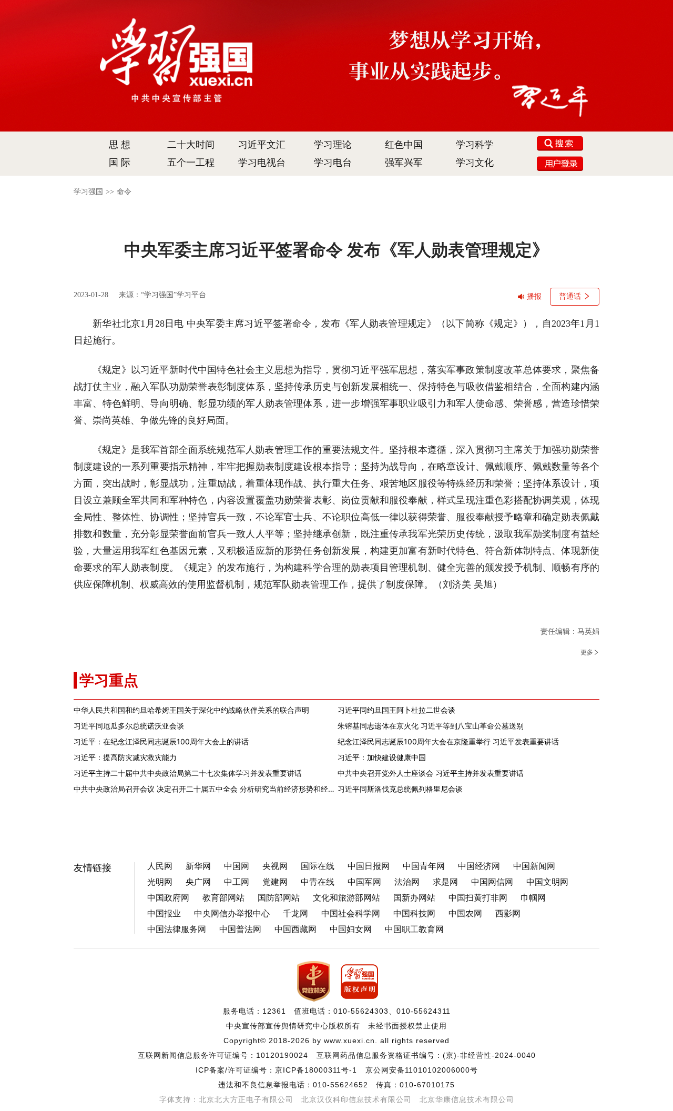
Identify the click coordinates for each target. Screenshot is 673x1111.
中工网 (236, 881)
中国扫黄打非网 (477, 897)
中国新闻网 (534, 866)
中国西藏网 (295, 929)
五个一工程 (191, 162)
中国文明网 (547, 881)
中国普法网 (240, 929)
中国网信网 (492, 881)
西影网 (508, 913)
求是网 (445, 881)
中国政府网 (168, 897)
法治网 (407, 881)
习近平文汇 (261, 144)
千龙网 (295, 913)
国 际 (119, 162)
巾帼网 (533, 897)
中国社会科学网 (350, 913)
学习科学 (475, 144)
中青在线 (317, 881)
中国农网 (465, 913)
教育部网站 (223, 897)
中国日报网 (369, 866)
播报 (534, 296)
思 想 (119, 144)
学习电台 (333, 162)
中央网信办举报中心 (232, 913)
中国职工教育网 (414, 929)
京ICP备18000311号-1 (316, 1070)
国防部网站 (279, 897)
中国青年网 (424, 866)
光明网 (159, 881)
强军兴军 (404, 162)
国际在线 (317, 866)
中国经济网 (479, 866)
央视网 (275, 866)
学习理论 (333, 144)
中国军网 (364, 881)
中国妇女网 (351, 929)
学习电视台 (261, 162)
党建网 (275, 881)
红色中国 (404, 144)
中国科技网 (414, 913)
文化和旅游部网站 (346, 897)
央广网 (198, 881)
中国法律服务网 (176, 929)
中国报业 (164, 913)
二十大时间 (191, 144)
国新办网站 (414, 897)
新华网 (198, 866)
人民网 (159, 866)
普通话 (570, 296)
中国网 (236, 866)
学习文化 (475, 162)
